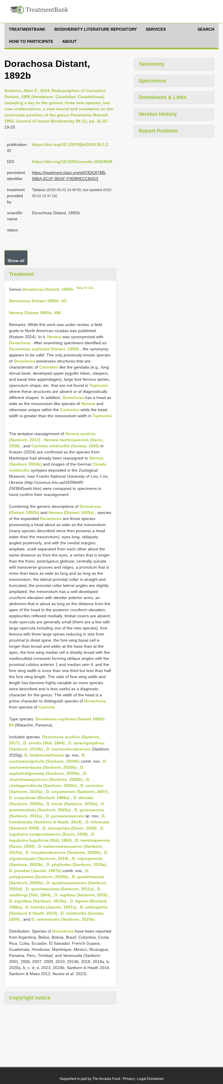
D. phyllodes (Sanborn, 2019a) (76, 864)
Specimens (152, 81)
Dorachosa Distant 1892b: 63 (37, 301)
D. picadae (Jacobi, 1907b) (35, 870)
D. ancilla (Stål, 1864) (44, 743)
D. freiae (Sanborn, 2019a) (72, 803)
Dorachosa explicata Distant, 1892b (44, 349)
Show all (16, 260)
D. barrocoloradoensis (68, 749)
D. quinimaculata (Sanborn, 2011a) (60, 889)
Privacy (128, 1079)
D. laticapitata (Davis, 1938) (70, 828)
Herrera (54, 336)
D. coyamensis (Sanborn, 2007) (77, 791)
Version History (158, 114)
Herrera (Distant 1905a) (71, 512)
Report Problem (158, 131)
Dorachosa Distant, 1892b (47, 289)
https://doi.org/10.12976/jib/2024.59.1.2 (70, 144)
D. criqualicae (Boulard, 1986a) (39, 797)
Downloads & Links (163, 97)
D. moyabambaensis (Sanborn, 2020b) (63, 852)
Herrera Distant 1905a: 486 (35, 312)
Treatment (21, 274)
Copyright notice (30, 998)
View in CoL (85, 288)
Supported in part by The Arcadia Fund (90, 1079)
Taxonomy (151, 64)
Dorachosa (19, 342)
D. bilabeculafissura (44, 755)
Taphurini (98, 385)
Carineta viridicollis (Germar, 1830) (65, 446)
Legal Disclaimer (150, 1079)
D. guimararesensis (65, 816)
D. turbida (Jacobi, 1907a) (51, 907)
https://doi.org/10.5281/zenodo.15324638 (72, 161)
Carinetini (48, 367)
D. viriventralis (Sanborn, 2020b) (63, 919)
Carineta (46, 707)
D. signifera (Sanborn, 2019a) (37, 901)
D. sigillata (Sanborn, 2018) (81, 895)
